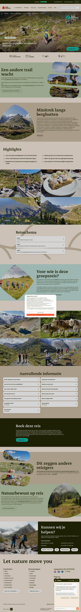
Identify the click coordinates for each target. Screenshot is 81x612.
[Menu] (75, 580)
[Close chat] (77, 580)
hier (41, 306)
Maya (73, 580)
